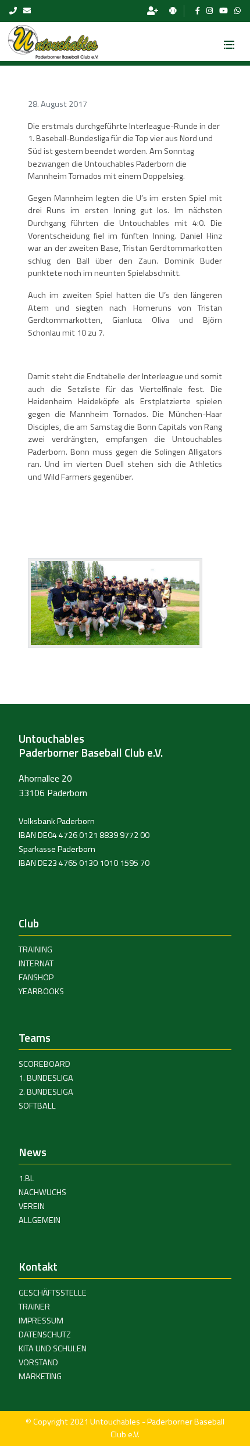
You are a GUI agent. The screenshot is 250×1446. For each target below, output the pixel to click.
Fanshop (36, 977)
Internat (36, 963)
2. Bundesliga (46, 1091)
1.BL (26, 1178)
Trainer (34, 1306)
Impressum (41, 1320)
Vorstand (38, 1362)
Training (35, 949)
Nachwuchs (42, 1192)
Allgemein (39, 1220)
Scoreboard (44, 1063)
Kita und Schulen (53, 1348)
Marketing (40, 1376)
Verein (32, 1206)
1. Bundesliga (46, 1077)
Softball (37, 1105)
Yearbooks (41, 991)
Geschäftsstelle (53, 1292)
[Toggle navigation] (229, 41)
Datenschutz (45, 1334)
